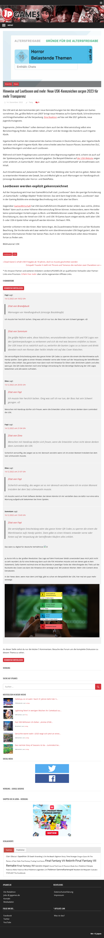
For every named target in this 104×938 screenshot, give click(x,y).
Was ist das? (59, 915)
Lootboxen (7, 254)
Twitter (6, 919)
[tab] (9, 850)
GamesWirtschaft (22, 206)
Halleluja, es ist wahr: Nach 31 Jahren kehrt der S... (36, 699)
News (16, 84)
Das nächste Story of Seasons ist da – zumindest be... (37, 745)
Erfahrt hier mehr (29, 274)
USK (14, 254)
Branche (8, 84)
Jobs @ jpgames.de (11, 895)
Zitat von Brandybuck (18, 306)
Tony (31, 102)
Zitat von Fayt (15, 392)
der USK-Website (85, 158)
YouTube (7, 922)
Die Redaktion (9, 892)
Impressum (59, 895)
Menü (10, 25)
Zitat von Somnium (17, 331)
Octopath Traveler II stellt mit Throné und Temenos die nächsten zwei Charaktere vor (63, 265)
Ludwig (28, 703)
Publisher (20, 850)
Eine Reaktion (50, 117)
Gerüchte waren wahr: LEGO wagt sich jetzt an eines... (38, 734)
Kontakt (6, 898)
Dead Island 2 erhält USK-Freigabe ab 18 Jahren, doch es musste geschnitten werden (41, 261)
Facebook (7, 915)
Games (9, 850)
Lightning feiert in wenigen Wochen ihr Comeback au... (38, 711)
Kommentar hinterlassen (13, 288)
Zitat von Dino (15, 435)
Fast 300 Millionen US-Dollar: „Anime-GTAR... (34, 722)
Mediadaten (8, 902)
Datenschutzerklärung (63, 892)
